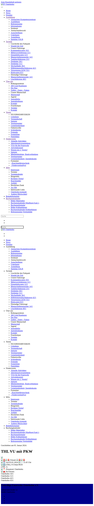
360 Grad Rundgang (19, 86)
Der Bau (14, 88)
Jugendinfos (15, 99)
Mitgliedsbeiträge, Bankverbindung (24, 154)
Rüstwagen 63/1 (17, 72)
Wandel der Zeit (17, 46)
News (8, 13)
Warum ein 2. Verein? (19, 150)
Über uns (9, 81)
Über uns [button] (9, 311)
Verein (8, 112)
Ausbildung (10, 17)
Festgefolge (15, 134)
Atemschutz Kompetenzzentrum (23, 19)
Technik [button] (9, 271)
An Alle (14, 187)
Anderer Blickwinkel (19, 194)
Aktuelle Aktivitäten (18, 141)
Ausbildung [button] (10, 247)
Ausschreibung (16, 33)
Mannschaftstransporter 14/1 (22, 57)
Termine (14, 108)
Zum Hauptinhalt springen (11, 2)
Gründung (15, 117)
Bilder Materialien (18, 201)
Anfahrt (14, 183)
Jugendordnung (17, 101)
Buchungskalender (13, 198)
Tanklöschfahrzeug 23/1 (20, 59)
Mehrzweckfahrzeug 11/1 (20, 53)
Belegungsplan (16, 24)
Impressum (15, 170)
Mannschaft (15, 95)
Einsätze (9, 15)
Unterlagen (15, 35)
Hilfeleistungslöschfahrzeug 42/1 (23, 68)
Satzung (14, 121)
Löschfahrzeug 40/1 (18, 79)
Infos (8, 168)
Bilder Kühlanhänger (19, 207)
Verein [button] (8, 342)
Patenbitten (15, 137)
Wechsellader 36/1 (18, 66)
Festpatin (14, 132)
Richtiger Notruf (17, 179)
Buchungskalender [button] (13, 428)
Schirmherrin (16, 130)
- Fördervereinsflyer (18, 165)
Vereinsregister (16, 123)
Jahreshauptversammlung (20, 143)
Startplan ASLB (17, 39)
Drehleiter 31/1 (16, 64)
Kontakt (14, 103)
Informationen (16, 26)
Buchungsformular (18, 205)
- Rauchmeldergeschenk (20, 163)
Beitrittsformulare (12, 196)
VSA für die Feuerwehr (20, 145)
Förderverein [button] (11, 368)
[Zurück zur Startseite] (7, 4)
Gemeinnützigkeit (17, 126)
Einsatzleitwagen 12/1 (19, 55)
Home (8, 11)
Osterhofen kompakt (19, 192)
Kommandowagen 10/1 (20, 50)
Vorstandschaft (16, 119)
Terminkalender (17, 174)
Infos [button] (8, 397)
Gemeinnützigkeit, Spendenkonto (24, 159)
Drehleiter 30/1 (16, 61)
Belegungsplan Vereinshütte (21, 212)
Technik (9, 42)
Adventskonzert (17, 148)
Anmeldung (15, 37)
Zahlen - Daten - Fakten (20, 90)
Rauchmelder (16, 181)
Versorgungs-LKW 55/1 (20, 70)
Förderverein (11, 139)
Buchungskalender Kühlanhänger (24, 210)
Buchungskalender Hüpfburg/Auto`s (25, 203)
